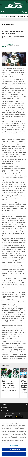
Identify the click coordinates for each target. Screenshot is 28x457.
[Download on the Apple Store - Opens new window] (8, 416)
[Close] (26, 421)
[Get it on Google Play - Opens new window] (19, 417)
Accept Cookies (14, 454)
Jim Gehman (10, 44)
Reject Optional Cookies (14, 449)
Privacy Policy (6, 442)
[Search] (23, 12)
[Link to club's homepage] (3, 11)
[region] (14, 438)
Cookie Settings (14, 445)
